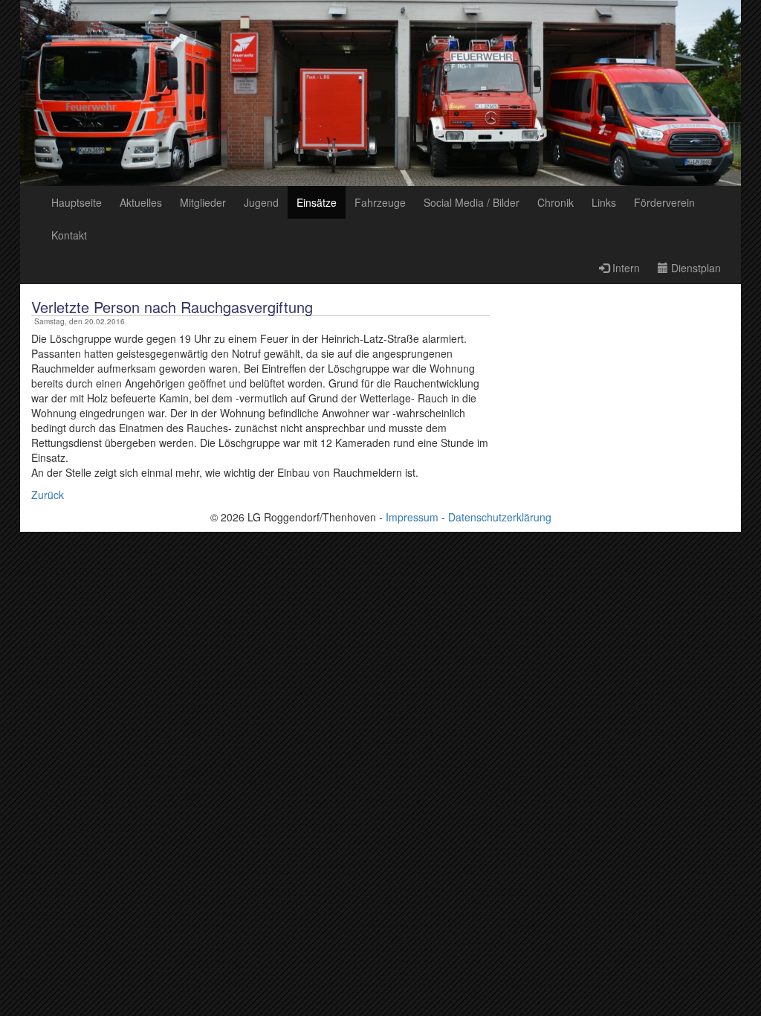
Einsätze (317, 202)
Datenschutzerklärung (499, 516)
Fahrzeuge (380, 202)
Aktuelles (141, 202)
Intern (624, 267)
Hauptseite (76, 202)
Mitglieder (203, 202)
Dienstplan (694, 267)
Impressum (412, 516)
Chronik (555, 202)
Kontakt (69, 235)
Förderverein (664, 202)
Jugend (261, 202)
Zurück (47, 494)
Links (604, 202)
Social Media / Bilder (471, 202)
